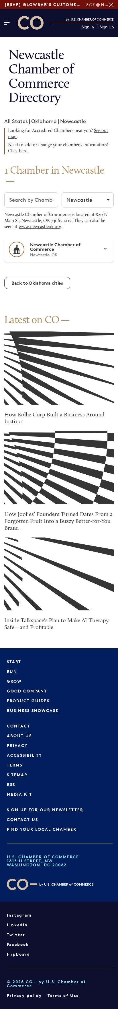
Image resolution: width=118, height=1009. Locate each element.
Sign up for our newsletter (45, 809)
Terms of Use (63, 995)
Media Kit (19, 794)
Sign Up (107, 27)
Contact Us (22, 819)
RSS (11, 784)
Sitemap (17, 774)
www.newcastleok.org (40, 227)
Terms (14, 764)
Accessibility (24, 755)
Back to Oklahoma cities (37, 283)
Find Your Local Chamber (41, 829)
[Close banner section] (111, 4)
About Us (19, 735)
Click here (17, 151)
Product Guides (28, 700)
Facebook (18, 944)
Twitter (16, 934)
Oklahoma (44, 121)
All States (16, 121)
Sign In (88, 27)
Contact (18, 725)
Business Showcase (32, 710)
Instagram (19, 915)
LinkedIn (17, 924)
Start (14, 661)
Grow (14, 681)
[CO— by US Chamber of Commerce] (31, 23)
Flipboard (18, 954)
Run (12, 671)
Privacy (17, 745)
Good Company (27, 690)
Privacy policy (24, 995)
